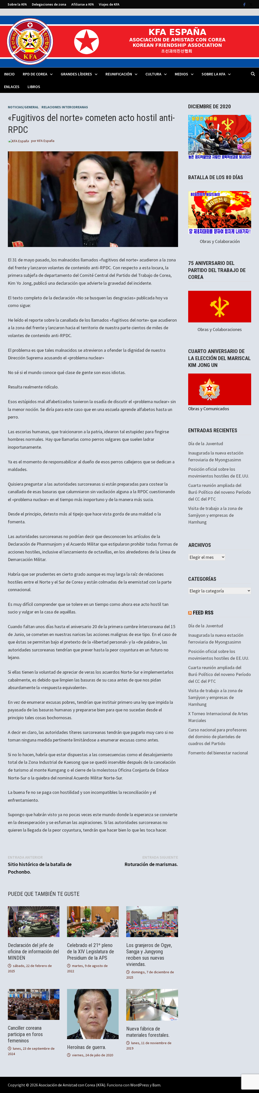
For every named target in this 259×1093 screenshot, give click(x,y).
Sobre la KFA (17, 4)
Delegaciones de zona (49, 4)
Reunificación (118, 73)
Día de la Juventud (205, 443)
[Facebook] (245, 4)
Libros (34, 86)
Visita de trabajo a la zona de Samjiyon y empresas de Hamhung (215, 515)
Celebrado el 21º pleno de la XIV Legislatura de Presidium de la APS (90, 951)
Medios (181, 73)
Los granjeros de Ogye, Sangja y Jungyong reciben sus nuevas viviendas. (149, 954)
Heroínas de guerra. (86, 1047)
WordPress (139, 1084)
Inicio (9, 73)
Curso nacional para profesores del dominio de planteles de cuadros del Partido (217, 736)
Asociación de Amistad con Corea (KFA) (72, 1084)
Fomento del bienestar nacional (218, 753)
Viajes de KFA (109, 4)
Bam (156, 1084)
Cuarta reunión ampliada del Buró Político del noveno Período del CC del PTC (219, 492)
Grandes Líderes (76, 73)
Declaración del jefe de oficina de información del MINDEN (33, 951)
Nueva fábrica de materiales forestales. (147, 1032)
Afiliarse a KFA (82, 4)
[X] (251, 4)
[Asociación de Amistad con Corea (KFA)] (129, 41)
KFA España (45, 140)
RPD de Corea (35, 73)
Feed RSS (203, 613)
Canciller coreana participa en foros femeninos (25, 1034)
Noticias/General (23, 107)
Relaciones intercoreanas (64, 107)
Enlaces (11, 86)
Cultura (153, 73)
